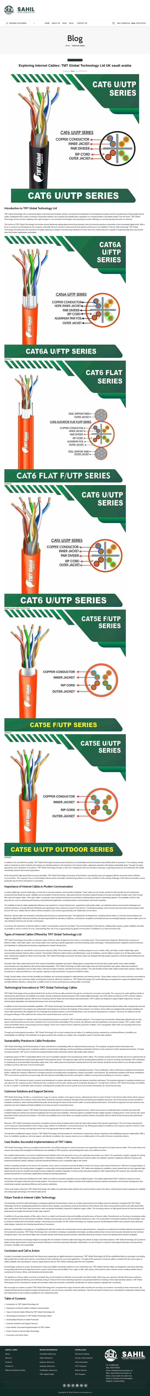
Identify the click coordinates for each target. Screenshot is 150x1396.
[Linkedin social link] (81, 1385)
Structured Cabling (82, 1354)
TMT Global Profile (47, 1374)
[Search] (113, 23)
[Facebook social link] (64, 1385)
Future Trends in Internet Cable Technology (22, 1331)
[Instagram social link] (73, 1385)
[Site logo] (19, 10)
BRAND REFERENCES (48, 1350)
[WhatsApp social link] (86, 1385)
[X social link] (68, 1385)
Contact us (9, 1366)
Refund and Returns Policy (15, 1370)
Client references (46, 1358)
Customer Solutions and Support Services (22, 1323)
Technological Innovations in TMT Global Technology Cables (29, 1316)
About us (8, 1358)
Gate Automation (81, 1362)
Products (8, 1362)
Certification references (48, 1370)
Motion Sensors (81, 1370)
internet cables (109, 1259)
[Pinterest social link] (77, 1385)
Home (67, 46)
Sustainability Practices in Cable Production (22, 1320)
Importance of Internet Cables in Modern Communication (27, 1308)
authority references (47, 1366)
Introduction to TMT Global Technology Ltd (22, 1304)
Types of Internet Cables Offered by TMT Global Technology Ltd (30, 1312)
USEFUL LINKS (11, 1350)
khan (73, 71)
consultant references (48, 1354)
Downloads (80, 1350)
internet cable (68, 1240)
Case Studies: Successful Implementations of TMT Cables (28, 1327)
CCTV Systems (80, 1366)
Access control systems (84, 1358)
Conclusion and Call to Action (17, 1335)
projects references (47, 1362)
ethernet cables (78, 46)
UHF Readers (80, 1374)
